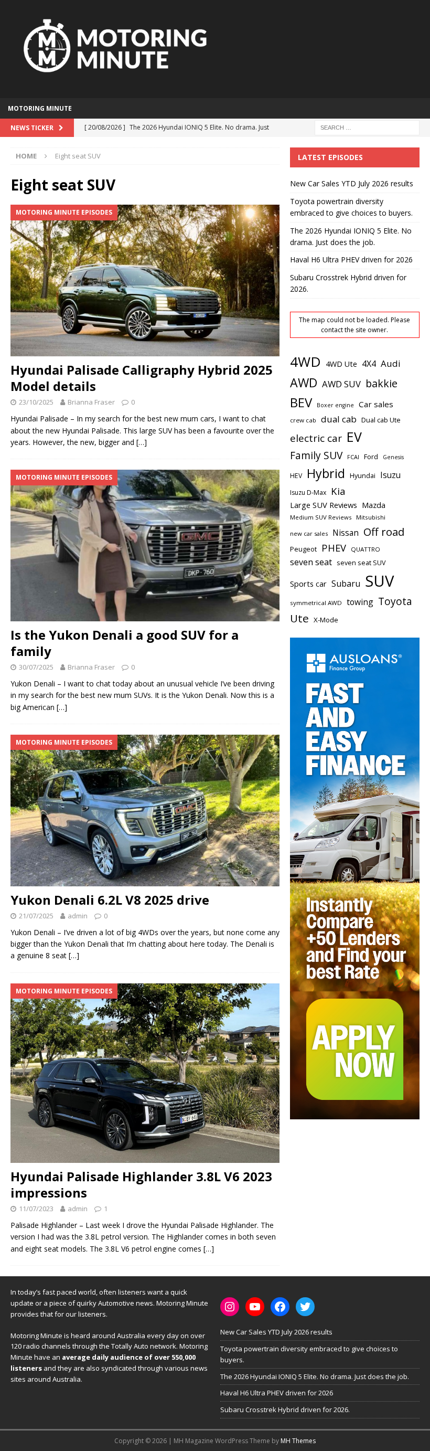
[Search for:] (367, 127)
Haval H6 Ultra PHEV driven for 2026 (351, 259)
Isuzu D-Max (308, 492)
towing (360, 602)
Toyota (395, 601)
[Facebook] (280, 1306)
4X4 (369, 363)
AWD (303, 382)
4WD (305, 361)
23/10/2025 (36, 402)
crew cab (303, 420)
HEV (296, 475)
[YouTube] (254, 1306)
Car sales (376, 404)
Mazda (373, 505)
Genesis (393, 457)
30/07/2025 (36, 667)
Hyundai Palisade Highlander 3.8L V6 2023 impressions (141, 1184)
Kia (338, 490)
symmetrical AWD (316, 603)
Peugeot (303, 549)
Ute (299, 618)
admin (78, 915)
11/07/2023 (36, 1208)
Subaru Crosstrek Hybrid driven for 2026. (285, 1409)
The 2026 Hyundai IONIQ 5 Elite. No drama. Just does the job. (314, 1376)
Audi (391, 363)
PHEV (333, 547)
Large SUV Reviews (323, 505)
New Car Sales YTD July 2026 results (351, 183)
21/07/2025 (36, 915)
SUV (379, 580)
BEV (301, 402)
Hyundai (362, 475)
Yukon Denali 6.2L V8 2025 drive (109, 899)
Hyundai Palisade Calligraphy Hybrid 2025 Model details (141, 378)
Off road (383, 531)
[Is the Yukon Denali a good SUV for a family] (145, 545)
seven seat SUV (361, 562)
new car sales (309, 533)
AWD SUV (341, 384)
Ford (371, 456)
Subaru (345, 583)
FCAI (353, 457)
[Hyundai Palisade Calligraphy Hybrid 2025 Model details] (145, 280)
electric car (316, 438)
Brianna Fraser (91, 402)
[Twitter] (305, 1306)
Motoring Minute (40, 108)
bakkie (381, 383)
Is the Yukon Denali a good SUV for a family (124, 643)
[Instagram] (229, 1306)
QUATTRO (365, 549)
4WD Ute (341, 364)
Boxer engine (335, 405)
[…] (141, 442)
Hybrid (326, 473)
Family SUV (316, 455)
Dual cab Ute (381, 420)
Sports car (308, 583)
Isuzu (390, 475)
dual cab (339, 419)
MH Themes (298, 1440)
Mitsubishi (370, 517)
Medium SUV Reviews (320, 517)
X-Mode (326, 619)
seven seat (311, 562)
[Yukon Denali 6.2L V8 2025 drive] (145, 810)
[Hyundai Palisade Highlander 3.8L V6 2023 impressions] (145, 1073)
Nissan (345, 532)
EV (354, 437)
